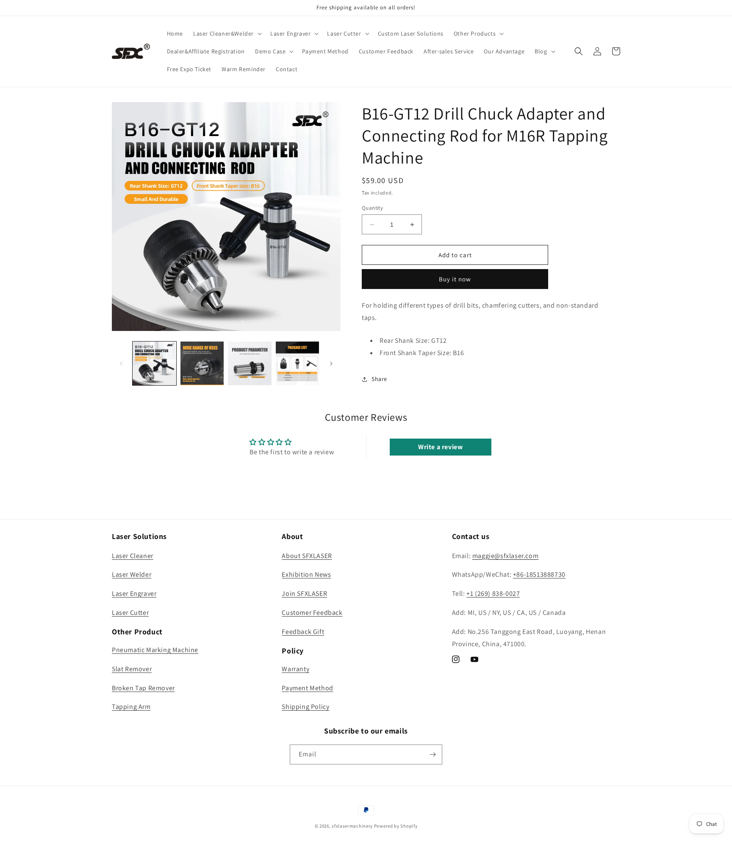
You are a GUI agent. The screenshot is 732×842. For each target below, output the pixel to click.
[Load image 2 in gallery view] (202, 363)
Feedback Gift (303, 631)
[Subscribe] (432, 754)
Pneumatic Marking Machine (155, 649)
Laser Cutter (130, 612)
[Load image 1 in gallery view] (154, 363)
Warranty (295, 668)
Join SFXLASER (304, 593)
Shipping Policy (305, 706)
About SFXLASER (307, 555)
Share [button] (379, 379)
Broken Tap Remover (143, 688)
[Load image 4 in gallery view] (297, 363)
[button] (226, 33)
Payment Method (307, 688)
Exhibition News (306, 574)
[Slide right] (331, 363)
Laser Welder (131, 574)
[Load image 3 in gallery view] (250, 363)
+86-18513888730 (539, 574)
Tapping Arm (131, 706)
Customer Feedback (312, 612)
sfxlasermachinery (352, 826)
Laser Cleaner (132, 555)
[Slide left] (121, 363)
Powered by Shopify (396, 826)
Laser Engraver (134, 593)
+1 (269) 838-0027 (493, 593)
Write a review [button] (440, 446)
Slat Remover (132, 668)
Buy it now (455, 279)
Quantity (372, 207)
